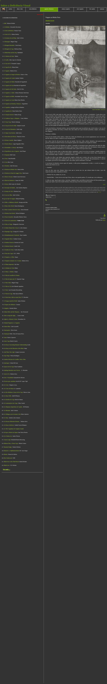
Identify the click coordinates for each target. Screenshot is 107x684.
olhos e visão (20, 9)
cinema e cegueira (66, 9)
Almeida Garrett (49, 20)
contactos (102, 9)
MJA (104, 220)
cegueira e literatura (49, 9)
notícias (10, 9)
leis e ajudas (92, 9)
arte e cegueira (80, 9)
